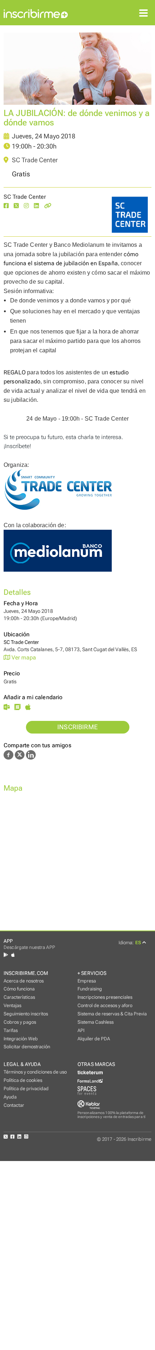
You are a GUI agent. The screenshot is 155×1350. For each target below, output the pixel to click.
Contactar (14, 1105)
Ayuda (10, 1097)
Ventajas (12, 1005)
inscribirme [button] (77, 727)
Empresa (87, 981)
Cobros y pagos (20, 1022)
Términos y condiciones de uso (35, 1072)
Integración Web (21, 1038)
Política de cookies (23, 1080)
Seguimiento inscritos (26, 1013)
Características (19, 997)
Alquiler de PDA (94, 1038)
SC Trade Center (34, 160)
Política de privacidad (26, 1088)
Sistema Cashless (96, 1022)
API (81, 1030)
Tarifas (11, 1030)
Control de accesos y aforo (105, 1005)
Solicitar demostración (27, 1046)
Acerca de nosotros (24, 981)
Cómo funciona (19, 989)
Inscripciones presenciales (105, 997)
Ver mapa (23, 657)
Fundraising (90, 989)
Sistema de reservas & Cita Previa (112, 1013)
